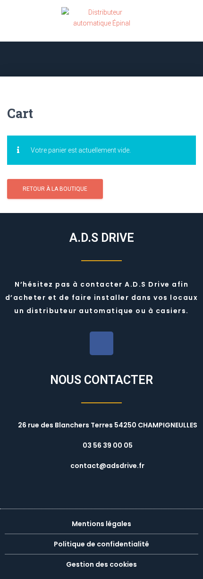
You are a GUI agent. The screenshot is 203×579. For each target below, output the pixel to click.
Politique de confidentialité (101, 544)
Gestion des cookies (101, 564)
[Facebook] (101, 343)
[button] (101, 59)
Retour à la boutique (55, 189)
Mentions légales (101, 523)
